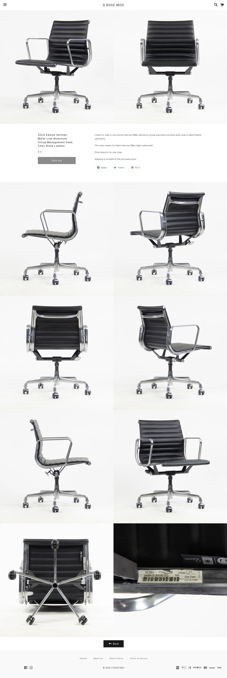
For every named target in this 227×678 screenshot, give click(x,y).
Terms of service (138, 658)
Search (83, 658)
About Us (98, 658)
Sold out (57, 160)
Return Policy (116, 658)
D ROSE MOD (113, 5)
